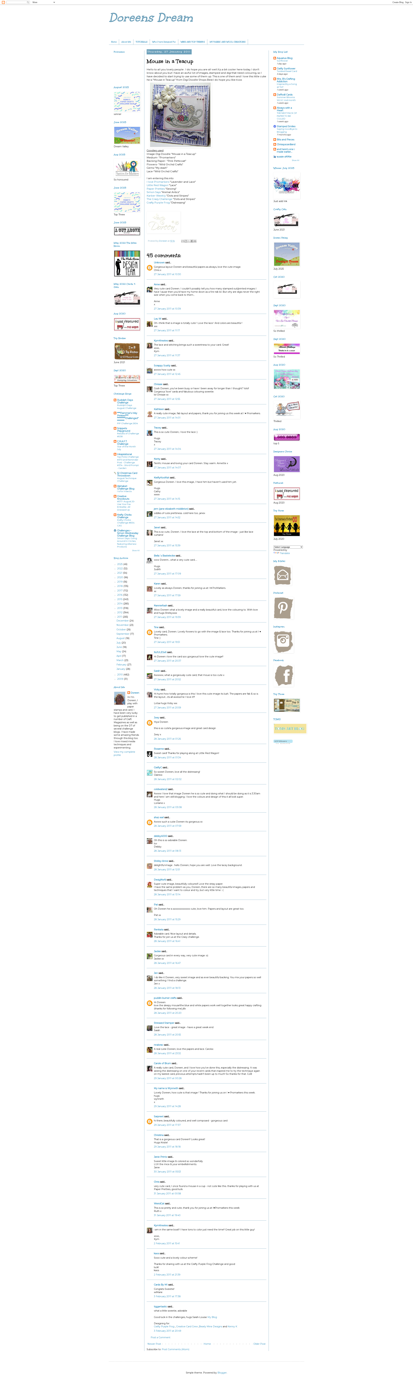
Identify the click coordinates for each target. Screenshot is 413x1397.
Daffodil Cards (284, 94)
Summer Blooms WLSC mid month (286, 98)
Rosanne (159, 748)
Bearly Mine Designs (210, 1326)
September (123, 633)
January (121, 669)
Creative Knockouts (123, 497)
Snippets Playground (123, 429)
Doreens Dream (151, 17)
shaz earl (159, 817)
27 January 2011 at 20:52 (167, 679)
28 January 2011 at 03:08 (168, 807)
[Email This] (182, 241)
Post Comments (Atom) (175, 1349)
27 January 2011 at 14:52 (167, 517)
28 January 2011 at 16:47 (167, 963)
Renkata (158, 929)
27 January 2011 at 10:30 (167, 274)
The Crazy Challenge (159, 199)
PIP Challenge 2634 (127, 423)
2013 (120, 608)
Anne (157, 284)
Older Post (259, 1343)
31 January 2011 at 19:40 (167, 1215)
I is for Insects (124, 491)
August (120, 638)
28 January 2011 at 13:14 (167, 894)
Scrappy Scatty (162, 365)
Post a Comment (160, 1337)
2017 (120, 590)
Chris (156, 1181)
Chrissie (158, 384)
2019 (120, 581)
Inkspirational (124, 454)
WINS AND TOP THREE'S (193, 42)
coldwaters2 (160, 789)
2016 (120, 594)
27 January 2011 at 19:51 (167, 642)
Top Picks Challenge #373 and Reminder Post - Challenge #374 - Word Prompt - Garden (128, 462)
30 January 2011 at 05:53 (167, 1171)
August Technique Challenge (126, 479)
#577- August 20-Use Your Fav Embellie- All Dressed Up (126, 505)
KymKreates (161, 340)
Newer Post (154, 1343)
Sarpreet (159, 1116)
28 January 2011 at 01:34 (167, 757)
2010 (120, 674)
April (119, 655)
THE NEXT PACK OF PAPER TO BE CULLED (287, 116)
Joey (156, 717)
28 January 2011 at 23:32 (167, 1053)
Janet (157, 527)
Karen (157, 583)
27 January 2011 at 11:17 (167, 330)
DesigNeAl (160, 879)
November (122, 625)
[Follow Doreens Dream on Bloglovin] (283, 743)
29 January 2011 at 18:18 (167, 1146)
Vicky (157, 689)
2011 (120, 616)
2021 (120, 572)
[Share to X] (189, 241)
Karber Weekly (156, 195)
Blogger (222, 1372)
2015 (120, 599)
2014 (120, 603)
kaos (156, 1253)
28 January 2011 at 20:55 (167, 1034)
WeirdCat (159, 1203)
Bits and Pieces (285, 139)
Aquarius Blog (284, 58)
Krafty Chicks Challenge (124, 516)
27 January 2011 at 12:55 (167, 399)
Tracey (157, 427)
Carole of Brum (162, 1063)
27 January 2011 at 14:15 (167, 498)
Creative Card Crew (187, 1326)
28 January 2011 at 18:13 (167, 988)
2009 (120, 678)
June (119, 647)
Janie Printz (160, 1156)
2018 (120, 586)
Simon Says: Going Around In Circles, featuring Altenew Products (127, 542)
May (119, 651)
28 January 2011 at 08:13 (167, 850)
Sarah (157, 670)
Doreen (135, 692)
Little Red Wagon (157, 185)
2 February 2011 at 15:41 (167, 1243)
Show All (136, 551)
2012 (120, 612)
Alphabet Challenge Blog (125, 487)
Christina (159, 1135)
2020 (120, 577)
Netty (157, 458)
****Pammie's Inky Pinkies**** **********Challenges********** (127, 417)
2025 (120, 564)
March (120, 660)
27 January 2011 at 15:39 (167, 545)
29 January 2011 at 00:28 (168, 1078)
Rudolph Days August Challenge (126, 406)
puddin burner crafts (165, 998)
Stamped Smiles (286, 126)
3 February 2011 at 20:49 (167, 1330)
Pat (156, 904)
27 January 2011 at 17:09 (167, 573)
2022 (120, 568)
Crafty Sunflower (286, 68)
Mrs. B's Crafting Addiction (286, 80)
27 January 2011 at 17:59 (167, 595)
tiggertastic (160, 1306)
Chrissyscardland (286, 144)
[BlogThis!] (185, 241)
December (122, 620)
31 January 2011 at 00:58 (167, 1193)
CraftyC (158, 767)
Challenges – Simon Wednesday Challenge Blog (127, 533)
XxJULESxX (160, 652)
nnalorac (158, 1044)
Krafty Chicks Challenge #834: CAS (126, 523)
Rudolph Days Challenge (125, 401)
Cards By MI (161, 1284)
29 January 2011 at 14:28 (167, 1106)
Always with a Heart (284, 109)
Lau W (157, 318)
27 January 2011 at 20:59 (167, 707)
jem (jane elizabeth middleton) (171, 508)
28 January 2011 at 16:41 (167, 941)
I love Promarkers (158, 181)
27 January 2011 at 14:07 (167, 467)
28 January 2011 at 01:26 (167, 738)
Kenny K (232, 1326)
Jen (156, 973)
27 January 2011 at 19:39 (167, 617)
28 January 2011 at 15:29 (167, 919)
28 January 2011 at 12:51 (167, 869)
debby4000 (160, 836)
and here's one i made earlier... (286, 150)
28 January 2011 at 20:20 (167, 1012)
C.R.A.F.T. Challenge (122, 442)
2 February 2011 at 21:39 (167, 1274)
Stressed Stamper (164, 1022)
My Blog (212, 1317)
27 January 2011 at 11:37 (167, 355)
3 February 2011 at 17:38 (167, 1296)
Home (114, 42)
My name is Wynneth (166, 1088)
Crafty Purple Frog (158, 202)
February (121, 664)
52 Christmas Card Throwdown (127, 474)
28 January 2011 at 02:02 (167, 779)
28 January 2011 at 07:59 (167, 825)
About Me (126, 42)
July (118, 642)
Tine (156, 627)
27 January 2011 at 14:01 (167, 417)
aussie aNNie (284, 156)
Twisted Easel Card (287, 71)
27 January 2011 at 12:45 (167, 374)
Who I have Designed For (164, 42)
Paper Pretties (156, 188)
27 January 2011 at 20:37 (167, 660)
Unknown (159, 262)
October (121, 629)
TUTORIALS (141, 42)
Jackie (157, 951)
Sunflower (282, 60)
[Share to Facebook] (192, 241)
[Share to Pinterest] (195, 241)
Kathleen (159, 409)
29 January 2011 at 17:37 (167, 1125)
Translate (285, 553)
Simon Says (154, 192)
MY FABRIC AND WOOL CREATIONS (228, 42)
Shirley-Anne (161, 861)
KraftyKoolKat (161, 477)
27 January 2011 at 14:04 (167, 448)
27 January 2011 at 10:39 (167, 308)
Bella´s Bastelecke (164, 555)
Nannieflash (160, 605)
